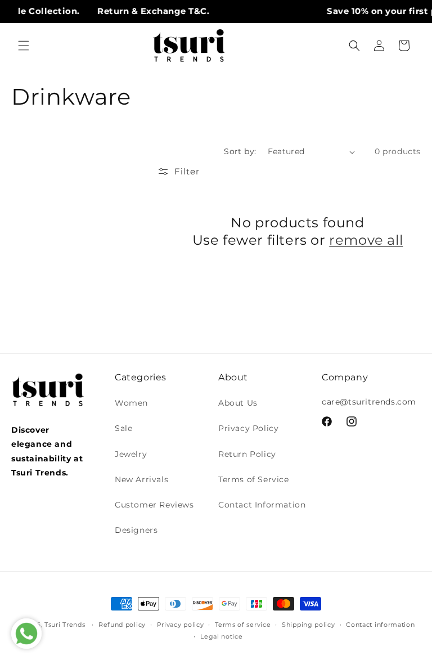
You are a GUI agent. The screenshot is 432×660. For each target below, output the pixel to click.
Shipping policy (308, 624)
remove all (366, 240)
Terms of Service (253, 479)
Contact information (380, 624)
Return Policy (247, 454)
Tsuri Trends (64, 624)
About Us (238, 403)
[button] (23, 45)
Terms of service (243, 624)
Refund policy (122, 624)
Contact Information (261, 505)
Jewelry (131, 454)
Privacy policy (180, 624)
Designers (136, 530)
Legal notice (221, 636)
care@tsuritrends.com (369, 402)
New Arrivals (141, 479)
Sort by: (240, 151)
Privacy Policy (248, 428)
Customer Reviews (154, 505)
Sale (123, 428)
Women (131, 403)
